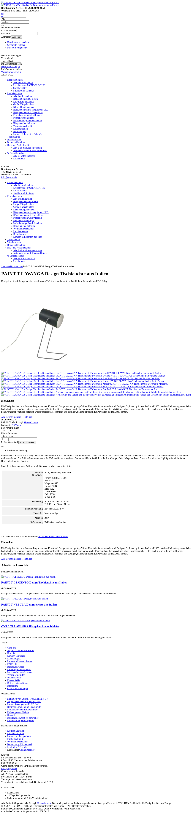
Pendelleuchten (14, 93)
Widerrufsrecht (14, 677)
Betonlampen (19, 131)
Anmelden (16, 37)
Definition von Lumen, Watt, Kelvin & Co (27, 698)
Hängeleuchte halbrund (24, 123)
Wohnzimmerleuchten (23, 126)
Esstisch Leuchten (15, 730)
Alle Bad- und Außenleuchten (27, 147)
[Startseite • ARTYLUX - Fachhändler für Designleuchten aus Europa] (30, 2)
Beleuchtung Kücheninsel (19, 744)
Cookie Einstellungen (17, 688)
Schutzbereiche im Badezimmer (22, 709)
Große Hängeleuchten (23, 104)
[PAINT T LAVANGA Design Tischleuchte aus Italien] (44, 370)
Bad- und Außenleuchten (19, 145)
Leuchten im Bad (15, 733)
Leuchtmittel (19, 158)
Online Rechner (26, 749)
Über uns (11, 647)
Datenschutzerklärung (17, 683)
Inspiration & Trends (17, 747)
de (2, 13)
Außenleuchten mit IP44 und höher (30, 150)
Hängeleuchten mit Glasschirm (28, 112)
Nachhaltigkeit (14, 658)
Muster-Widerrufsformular (19, 672)
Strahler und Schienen (23, 90)
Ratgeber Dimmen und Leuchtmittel (24, 707)
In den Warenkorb (27, 442)
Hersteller (11, 715)
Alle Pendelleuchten (22, 96)
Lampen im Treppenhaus (19, 736)
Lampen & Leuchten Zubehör (27, 134)
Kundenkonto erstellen (18, 42)
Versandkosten (31, 422)
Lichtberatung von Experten (20, 720)
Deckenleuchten (15, 80)
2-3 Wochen (17, 425)
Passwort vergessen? (17, 47)
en (2, 16)
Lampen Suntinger (16, 656)
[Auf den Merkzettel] (2, 446)
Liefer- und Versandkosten (19, 661)
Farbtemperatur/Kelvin (18, 712)
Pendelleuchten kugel (23, 118)
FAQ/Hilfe (12, 664)
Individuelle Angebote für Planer (22, 717)
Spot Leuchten (20, 88)
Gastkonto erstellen (16, 45)
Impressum (12, 685)
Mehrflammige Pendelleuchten (27, 120)
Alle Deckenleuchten (23, 82)
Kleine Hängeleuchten (24, 107)
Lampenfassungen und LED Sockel (24, 704)
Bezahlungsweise (15, 666)
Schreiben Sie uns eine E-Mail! (53, 536)
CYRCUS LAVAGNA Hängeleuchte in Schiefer (30, 626)
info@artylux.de (9, 177)
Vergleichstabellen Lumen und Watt (24, 701)
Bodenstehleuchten (16, 142)
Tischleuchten (13, 137)
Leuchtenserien (20, 128)
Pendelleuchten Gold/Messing (27, 115)
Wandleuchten (14, 139)
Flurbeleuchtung (15, 739)
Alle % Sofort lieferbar (24, 156)
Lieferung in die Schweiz (19, 669)
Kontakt (11, 653)
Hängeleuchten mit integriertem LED (31, 109)
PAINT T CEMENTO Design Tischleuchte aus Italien (34, 582)
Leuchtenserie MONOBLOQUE (29, 85)
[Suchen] (2, 25)
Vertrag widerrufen (16, 675)
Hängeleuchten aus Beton (25, 99)
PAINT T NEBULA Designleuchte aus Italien (29, 604)
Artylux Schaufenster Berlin (20, 650)
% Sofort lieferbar (15, 153)
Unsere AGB (13, 680)
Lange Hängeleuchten (23, 101)
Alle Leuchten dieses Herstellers (16, 417)
